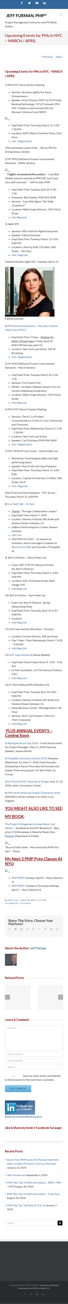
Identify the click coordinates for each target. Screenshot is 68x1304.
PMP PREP (18, 877)
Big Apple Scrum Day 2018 (23, 743)
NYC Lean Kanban (19, 654)
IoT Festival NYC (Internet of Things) (28, 781)
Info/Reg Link (19, 217)
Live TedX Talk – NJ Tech (21, 503)
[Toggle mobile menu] (61, 14)
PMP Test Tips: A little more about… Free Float (33, 1193)
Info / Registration (22, 141)
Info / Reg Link (20, 255)
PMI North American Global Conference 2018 (34, 792)
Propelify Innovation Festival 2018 (27, 758)
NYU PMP (41, 900)
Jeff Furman (13, 900)
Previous (48, 56)
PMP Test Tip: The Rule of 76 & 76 (26, 1205)
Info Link (16, 535)
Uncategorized (11, 903)
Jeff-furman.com (16, 1175)
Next (58, 56)
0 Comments (25, 903)
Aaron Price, (18, 546)
